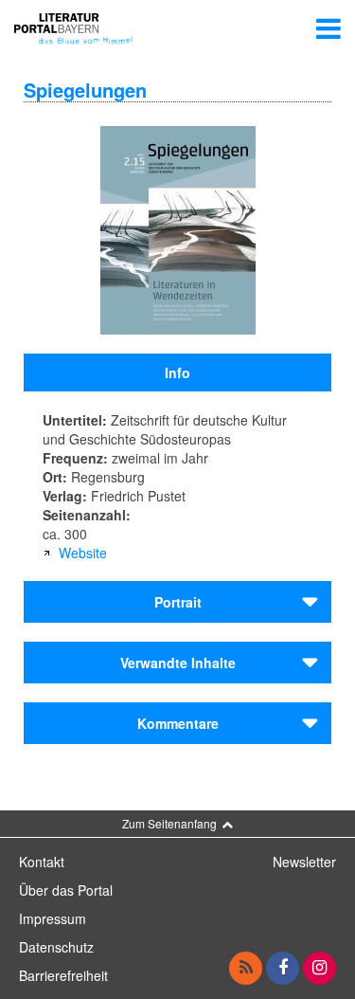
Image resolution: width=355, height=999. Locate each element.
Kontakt (41, 861)
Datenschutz (56, 946)
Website (83, 552)
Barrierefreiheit (63, 975)
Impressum (52, 918)
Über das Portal (66, 890)
